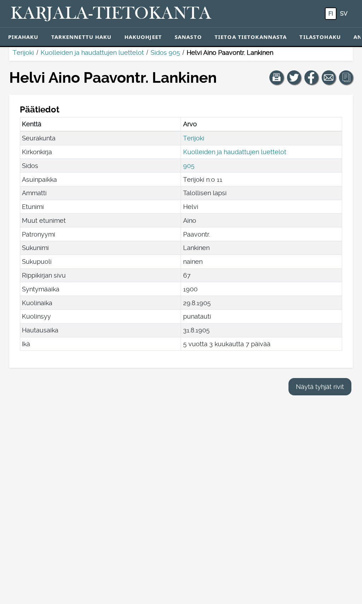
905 (188, 165)
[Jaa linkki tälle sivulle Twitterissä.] (294, 77)
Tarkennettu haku (81, 36)
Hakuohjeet (143, 36)
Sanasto (188, 36)
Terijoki (23, 52)
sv (344, 13)
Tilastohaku (319, 36)
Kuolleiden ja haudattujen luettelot (92, 52)
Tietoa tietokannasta (251, 36)
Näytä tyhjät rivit (320, 386)
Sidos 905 (165, 52)
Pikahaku (23, 36)
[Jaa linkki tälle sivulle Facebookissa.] (311, 77)
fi (330, 13)
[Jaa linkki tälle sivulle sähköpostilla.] (329, 77)
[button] (276, 77)
